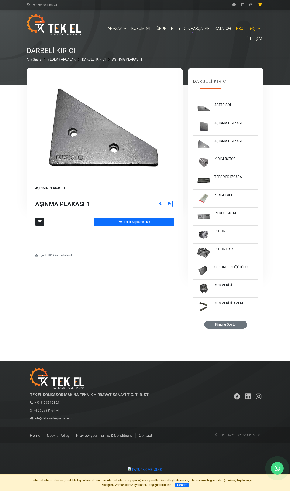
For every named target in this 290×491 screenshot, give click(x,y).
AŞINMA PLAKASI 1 (127, 59)
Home (35, 435)
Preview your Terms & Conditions (104, 435)
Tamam (182, 485)
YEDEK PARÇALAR (62, 59)
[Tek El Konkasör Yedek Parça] (54, 25)
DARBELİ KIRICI (94, 59)
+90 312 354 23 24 (47, 402)
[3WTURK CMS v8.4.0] (145, 470)
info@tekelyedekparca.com (53, 418)
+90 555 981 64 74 (44, 5)
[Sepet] (260, 5)
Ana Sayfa (34, 59)
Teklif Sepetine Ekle (137, 222)
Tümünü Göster (226, 325)
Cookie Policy (58, 435)
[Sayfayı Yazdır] (169, 204)
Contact (145, 435)
